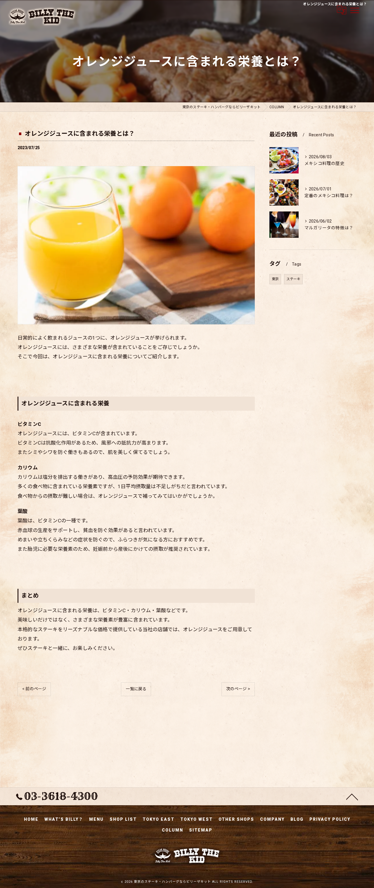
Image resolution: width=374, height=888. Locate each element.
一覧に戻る (136, 688)
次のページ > (238, 688)
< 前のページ (34, 688)
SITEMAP (200, 830)
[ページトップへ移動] (352, 796)
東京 (275, 279)
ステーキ (293, 279)
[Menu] (354, 10)
